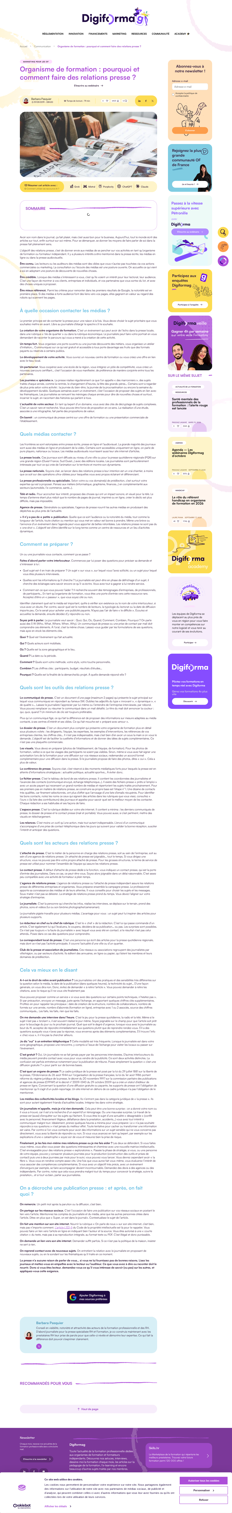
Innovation (76, 33)
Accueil (23, 46)
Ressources (139, 33)
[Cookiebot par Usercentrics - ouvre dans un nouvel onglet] (22, 1506)
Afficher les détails (55, 1506)
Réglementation (53, 33)
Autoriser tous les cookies (203, 1480)
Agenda (179, 443)
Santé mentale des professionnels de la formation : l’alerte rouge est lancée (190, 403)
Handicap (179, 490)
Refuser (203, 1499)
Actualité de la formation (188, 387)
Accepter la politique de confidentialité (186, 94)
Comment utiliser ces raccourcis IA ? (43, 188)
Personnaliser (201, 1490)
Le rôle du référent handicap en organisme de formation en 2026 (189, 500)
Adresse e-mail (180, 80)
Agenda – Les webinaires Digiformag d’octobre (188, 453)
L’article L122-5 (63, 1227)
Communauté (160, 33)
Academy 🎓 (182, 33)
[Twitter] (39, 1346)
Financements (98, 33)
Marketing (119, 33)
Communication (42, 46)
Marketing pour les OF (36, 62)
